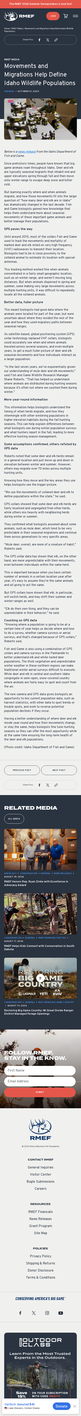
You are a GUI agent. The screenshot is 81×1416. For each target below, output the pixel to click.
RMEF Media (17, 28)
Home (7, 28)
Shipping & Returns (40, 1263)
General (9, 91)
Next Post (59, 770)
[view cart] (66, 16)
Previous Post (22, 770)
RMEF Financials (40, 1212)
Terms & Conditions (40, 1278)
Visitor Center (40, 1175)
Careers (41, 1189)
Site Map (40, 1233)
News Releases (40, 1219)
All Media (14, 819)
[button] (39, 39)
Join (53, 16)
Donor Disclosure (41, 1271)
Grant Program (40, 1226)
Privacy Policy (40, 1256)
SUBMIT (40, 1092)
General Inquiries (40, 1168)
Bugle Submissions (40, 1182)
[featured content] (40, 1369)
